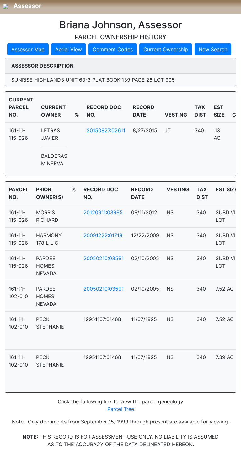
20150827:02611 (106, 130)
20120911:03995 (103, 212)
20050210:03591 (103, 258)
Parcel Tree (120, 409)
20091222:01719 (102, 235)
